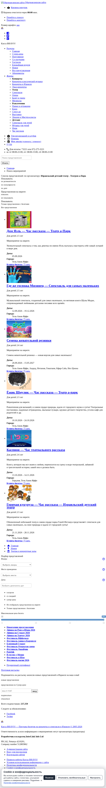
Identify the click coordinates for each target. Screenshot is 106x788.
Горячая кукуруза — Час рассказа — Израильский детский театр (51, 506)
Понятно (49, 777)
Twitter (10, 716)
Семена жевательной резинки (29, 340)
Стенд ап (16, 112)
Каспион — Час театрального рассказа (36, 450)
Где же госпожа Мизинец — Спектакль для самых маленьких (53, 285)
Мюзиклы (17, 101)
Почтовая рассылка (10, 670)
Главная (16, 51)
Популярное (18, 57)
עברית (9, 144)
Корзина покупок (19, 7)
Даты (3, 580)
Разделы (10, 48)
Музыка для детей (20, 125)
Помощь (15, 138)
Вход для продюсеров (17, 752)
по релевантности (8, 181)
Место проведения (8, 569)
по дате (4, 188)
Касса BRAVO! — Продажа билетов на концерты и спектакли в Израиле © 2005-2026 (41, 726)
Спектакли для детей (22, 123)
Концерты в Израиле (22, 84)
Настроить (95, 777)
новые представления (10, 680)
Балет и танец (18, 98)
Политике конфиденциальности (17, 783)
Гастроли (16, 62)
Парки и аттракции (21, 106)
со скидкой (11, 596)
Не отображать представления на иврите (23, 605)
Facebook (11, 714)
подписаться (6, 695)
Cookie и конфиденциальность (21, 768)
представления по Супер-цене (13, 685)
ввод (35, 691)
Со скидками (18, 59)
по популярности (8, 185)
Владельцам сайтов (16, 754)
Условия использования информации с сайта (28, 762)
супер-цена (11, 600)
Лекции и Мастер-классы (24, 117)
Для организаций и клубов (23, 136)
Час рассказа (18, 131)
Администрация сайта (17, 749)
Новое (15, 68)
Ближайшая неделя (21, 65)
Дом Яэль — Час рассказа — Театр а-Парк (39, 231)
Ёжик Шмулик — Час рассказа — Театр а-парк (42, 392)
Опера (15, 95)
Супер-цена (17, 54)
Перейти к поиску (15, 17)
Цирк (14, 128)
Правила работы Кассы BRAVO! (22, 759)
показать (4, 194)
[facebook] (8, 33)
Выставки (17, 114)
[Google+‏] (8, 38)
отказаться (5, 699)
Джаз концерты (19, 87)
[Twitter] (8, 36)
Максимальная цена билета (12, 613)
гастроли (10, 593)
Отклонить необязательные (71, 777)
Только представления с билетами (15, 204)
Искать (5, 163)
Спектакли (17, 92)
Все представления (21, 70)
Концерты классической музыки (27, 81)
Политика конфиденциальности (22, 765)
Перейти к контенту (16, 20)
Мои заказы (26, 141)
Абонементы (18, 73)
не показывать (7, 198)
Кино (14, 109)
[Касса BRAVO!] (2, 28)
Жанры (10, 76)
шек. (18, 264)
